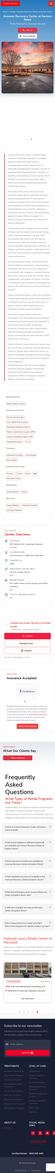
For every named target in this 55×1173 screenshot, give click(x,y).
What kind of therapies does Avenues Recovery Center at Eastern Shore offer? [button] (26, 893)
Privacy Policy (21, 1170)
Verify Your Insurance (27, 726)
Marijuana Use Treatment (14, 1104)
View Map (13, 547)
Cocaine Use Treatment (13, 1091)
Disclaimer (35, 1170)
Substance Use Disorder (14, 1071)
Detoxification (34, 1071)
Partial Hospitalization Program (38, 1095)
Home (5, 11)
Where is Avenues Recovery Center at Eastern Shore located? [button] (25, 828)
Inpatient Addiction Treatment (36, 1076)
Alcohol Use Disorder (12, 1080)
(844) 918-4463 (36, 1153)
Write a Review (18, 757)
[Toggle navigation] (51, 3)
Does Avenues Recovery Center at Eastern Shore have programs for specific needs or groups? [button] (27, 924)
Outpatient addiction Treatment (37, 1088)
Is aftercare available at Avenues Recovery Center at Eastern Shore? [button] (23, 909)
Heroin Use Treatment (13, 1099)
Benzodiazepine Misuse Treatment (13, 1085)
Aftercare (33, 1112)
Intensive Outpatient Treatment (37, 1102)
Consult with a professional (37, 715)
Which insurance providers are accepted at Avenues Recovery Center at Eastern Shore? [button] (24, 862)
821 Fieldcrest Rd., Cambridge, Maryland (29, 24)
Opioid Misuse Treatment (14, 1108)
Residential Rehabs (37, 1082)
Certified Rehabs (10, 3)
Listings (12, 11)
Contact (7, 1128)
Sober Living (34, 1107)
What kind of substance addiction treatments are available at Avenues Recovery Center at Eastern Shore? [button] (24, 845)
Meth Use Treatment (12, 1095)
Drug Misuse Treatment (13, 1075)
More (12, 575)
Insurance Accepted (13, 981)
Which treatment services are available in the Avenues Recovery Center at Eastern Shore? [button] (25, 878)
